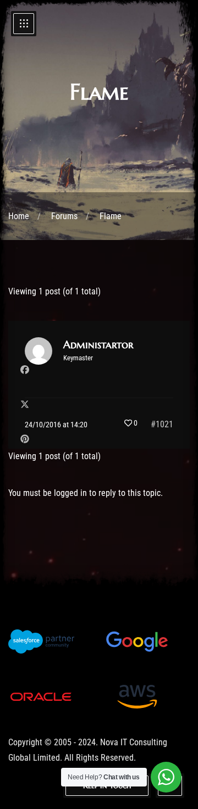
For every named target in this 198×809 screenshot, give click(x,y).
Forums (64, 216)
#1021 (162, 424)
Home (18, 216)
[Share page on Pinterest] (25, 439)
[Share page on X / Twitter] (25, 404)
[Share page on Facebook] (25, 370)
